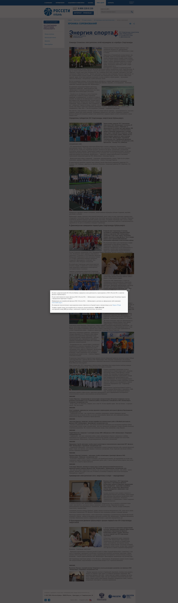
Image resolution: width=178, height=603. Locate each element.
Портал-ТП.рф (117, 305)
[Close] (128, 290)
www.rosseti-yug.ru (57, 302)
